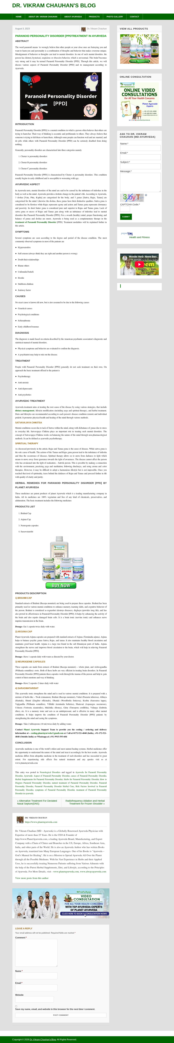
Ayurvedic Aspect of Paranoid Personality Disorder (46, 775)
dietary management (24, 410)
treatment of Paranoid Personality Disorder (35, 222)
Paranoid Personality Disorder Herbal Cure (54, 786)
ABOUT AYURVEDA (73, 17)
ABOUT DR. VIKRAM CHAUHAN (43, 17)
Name (19, 971)
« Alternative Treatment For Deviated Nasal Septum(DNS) (37, 802)
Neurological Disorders (50, 772)
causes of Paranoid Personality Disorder (88, 775)
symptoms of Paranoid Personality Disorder (55, 789)
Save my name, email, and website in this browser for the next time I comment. (55, 1009)
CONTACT (134, 17)
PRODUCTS (94, 17)
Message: (126, 171)
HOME (18, 17)
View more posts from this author (31, 878)
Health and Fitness (139, 237)
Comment (21, 937)
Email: (124, 153)
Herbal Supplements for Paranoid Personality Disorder (39, 779)
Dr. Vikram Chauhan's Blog (54, 5)
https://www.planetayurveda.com (41, 821)
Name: (124, 143)
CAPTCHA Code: (130, 204)
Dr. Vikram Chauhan (97, 29)
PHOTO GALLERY (115, 17)
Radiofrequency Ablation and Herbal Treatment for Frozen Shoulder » (85, 802)
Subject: (125, 162)
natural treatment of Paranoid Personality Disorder (74, 782)
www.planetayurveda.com (66, 871)
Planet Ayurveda (32, 729)
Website (19, 995)
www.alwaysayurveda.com (93, 871)
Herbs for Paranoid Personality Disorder (81, 779)
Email (18, 983)
